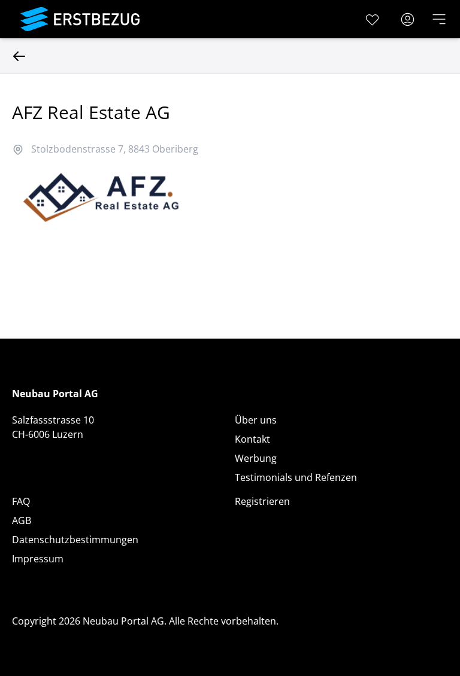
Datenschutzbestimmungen (75, 539)
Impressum (37, 558)
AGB (21, 520)
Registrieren (262, 501)
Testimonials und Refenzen (296, 477)
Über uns (256, 420)
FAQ (21, 501)
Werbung (256, 458)
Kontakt (252, 439)
